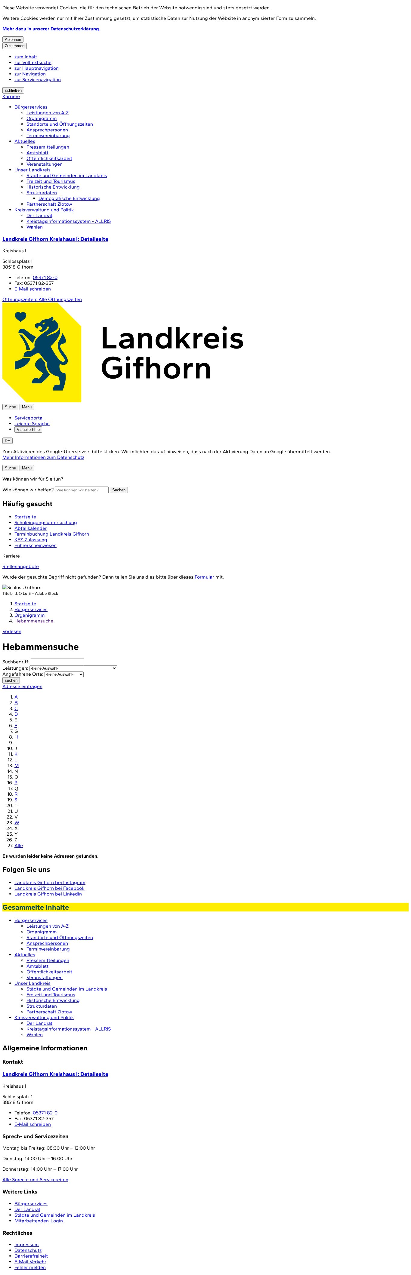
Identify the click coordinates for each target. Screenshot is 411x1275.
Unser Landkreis (32, 170)
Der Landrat (39, 215)
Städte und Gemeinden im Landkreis (66, 175)
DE (7, 440)
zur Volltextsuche (32, 62)
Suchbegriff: (15, 662)
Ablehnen (13, 39)
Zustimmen (14, 46)
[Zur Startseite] (122, 401)
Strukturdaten (41, 192)
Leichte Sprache (32, 423)
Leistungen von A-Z (47, 112)
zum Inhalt (25, 57)
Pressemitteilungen (47, 147)
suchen (11, 680)
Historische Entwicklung (53, 187)
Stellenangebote (20, 566)
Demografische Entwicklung (69, 198)
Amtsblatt (37, 152)
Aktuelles (24, 141)
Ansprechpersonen (47, 130)
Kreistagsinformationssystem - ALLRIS (68, 221)
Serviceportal (29, 418)
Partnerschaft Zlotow (49, 204)
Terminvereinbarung (48, 135)
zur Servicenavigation (37, 79)
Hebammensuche (33, 621)
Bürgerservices (31, 107)
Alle (18, 845)
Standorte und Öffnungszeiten (59, 124)
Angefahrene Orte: (22, 674)
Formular (204, 577)
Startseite (25, 604)
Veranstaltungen (44, 164)
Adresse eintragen (22, 686)
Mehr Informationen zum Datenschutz (43, 457)
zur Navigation (30, 74)
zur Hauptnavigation (36, 68)
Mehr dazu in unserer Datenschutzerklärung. (51, 29)
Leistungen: (15, 668)
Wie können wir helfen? (28, 490)
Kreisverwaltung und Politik (44, 210)
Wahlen (34, 227)
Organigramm (41, 118)
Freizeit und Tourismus (50, 181)
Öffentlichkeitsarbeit (49, 158)
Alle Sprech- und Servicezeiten (35, 1179)
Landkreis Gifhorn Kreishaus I (55, 238)
